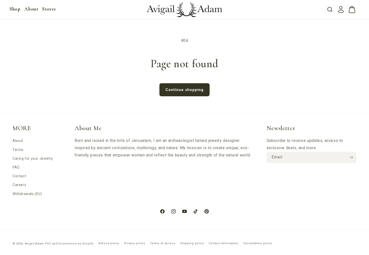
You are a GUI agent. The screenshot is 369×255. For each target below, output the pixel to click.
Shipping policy (192, 243)
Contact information (223, 243)
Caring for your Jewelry (33, 158)
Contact (19, 176)
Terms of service (162, 243)
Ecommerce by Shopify (75, 243)
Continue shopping (184, 90)
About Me (88, 128)
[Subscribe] (350, 157)
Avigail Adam (35, 243)
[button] (15, 9)
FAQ (16, 167)
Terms (18, 150)
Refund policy (108, 243)
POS (48, 243)
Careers (19, 185)
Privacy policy (134, 243)
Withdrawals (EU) (27, 194)
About (18, 141)
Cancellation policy (257, 243)
